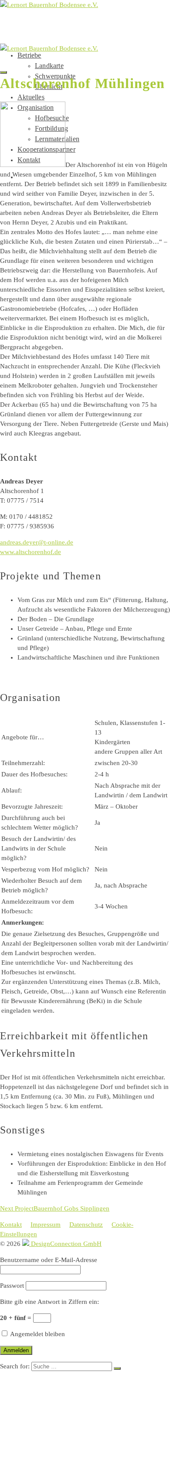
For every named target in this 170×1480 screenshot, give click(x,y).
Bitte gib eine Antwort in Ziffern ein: (49, 1301)
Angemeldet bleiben (37, 1333)
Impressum (46, 1224)
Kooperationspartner (61, 1460)
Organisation (44, 1425)
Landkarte (49, 65)
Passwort (12, 1285)
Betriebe (29, 55)
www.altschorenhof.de (30, 551)
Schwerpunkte (64, 1399)
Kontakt (11, 1224)
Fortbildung (60, 1442)
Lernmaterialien (68, 1451)
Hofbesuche (59, 1434)
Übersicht (55, 1408)
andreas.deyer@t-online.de (36, 542)
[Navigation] (3, 72)
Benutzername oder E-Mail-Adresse (48, 1259)
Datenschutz (86, 1224)
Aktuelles (30, 97)
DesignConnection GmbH (65, 1243)
